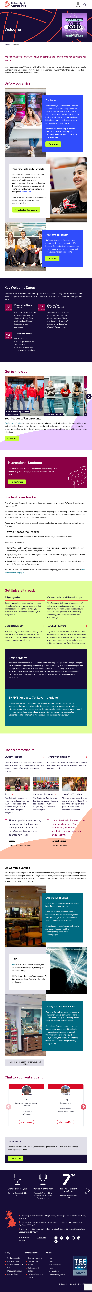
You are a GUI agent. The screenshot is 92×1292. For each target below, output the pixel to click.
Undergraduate (13, 1258)
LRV (14, 965)
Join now (52, 258)
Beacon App (25, 191)
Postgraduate (13, 1261)
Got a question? (15, 1141)
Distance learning (14, 1271)
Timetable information (26, 210)
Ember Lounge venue (59, 906)
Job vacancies (55, 1264)
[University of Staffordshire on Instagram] (68, 1237)
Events (51, 1261)
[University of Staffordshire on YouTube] (74, 1237)
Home (7, 45)
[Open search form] (84, 4)
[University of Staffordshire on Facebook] (56, 1237)
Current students (35, 1258)
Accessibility (54, 1271)
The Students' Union (13, 423)
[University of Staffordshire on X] (62, 1237)
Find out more (17, 482)
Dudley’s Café (51, 1012)
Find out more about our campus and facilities (24, 1063)
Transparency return (57, 1274)
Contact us (16, 1158)
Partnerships (12, 1274)
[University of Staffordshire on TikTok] (56, 1240)
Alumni (31, 1264)
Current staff (33, 1261)
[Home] (16, 4)
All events (11, 438)
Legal (51, 1268)
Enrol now (53, 144)
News (51, 1258)
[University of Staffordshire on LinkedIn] (79, 1237)
